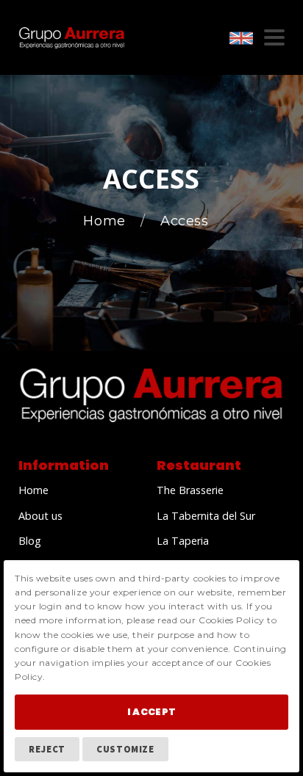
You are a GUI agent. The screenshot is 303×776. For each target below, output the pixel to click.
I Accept (151, 712)
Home (106, 221)
